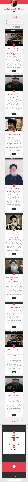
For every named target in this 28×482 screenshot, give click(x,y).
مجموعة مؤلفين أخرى (14, 307)
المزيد (14, 71)
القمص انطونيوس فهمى (13, 94)
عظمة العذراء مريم (14, 237)
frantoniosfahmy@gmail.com (14, 451)
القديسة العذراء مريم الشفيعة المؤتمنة (14, 310)
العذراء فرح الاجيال (14, 97)
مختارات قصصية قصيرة (14, 137)
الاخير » (14, 421)
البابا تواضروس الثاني (13, 134)
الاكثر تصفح (11, 26)
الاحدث (17, 26)
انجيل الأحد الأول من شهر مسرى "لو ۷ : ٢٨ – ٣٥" (14, 354)
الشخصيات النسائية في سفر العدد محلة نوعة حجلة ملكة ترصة (14, 191)
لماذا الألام (14, 398)
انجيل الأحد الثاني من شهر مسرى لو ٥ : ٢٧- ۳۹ (14, 53)
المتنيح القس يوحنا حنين (13, 188)
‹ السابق (19, 420)
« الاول (23, 420)
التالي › (4, 420)
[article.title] (14, 38)
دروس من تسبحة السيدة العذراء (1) (14, 281)
